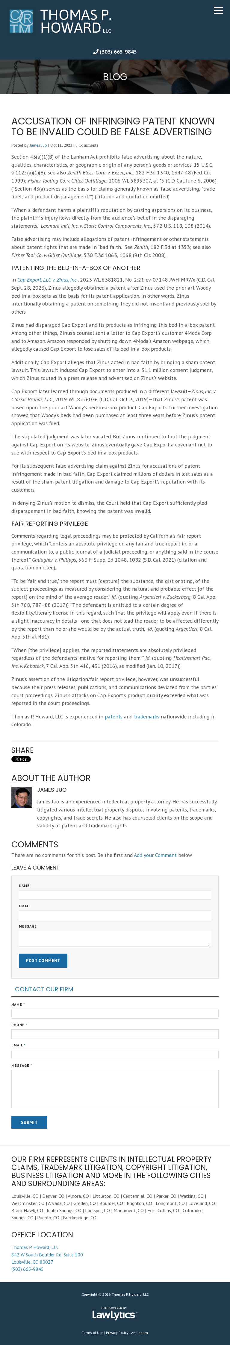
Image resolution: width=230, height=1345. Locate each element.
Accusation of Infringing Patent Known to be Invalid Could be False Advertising (112, 126)
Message (28, 926)
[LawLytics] (115, 1313)
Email (25, 906)
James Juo (38, 145)
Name (24, 885)
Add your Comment (155, 855)
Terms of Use (92, 1332)
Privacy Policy (117, 1332)
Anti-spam (139, 1332)
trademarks (146, 716)
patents (113, 716)
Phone (19, 1024)
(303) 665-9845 (118, 51)
